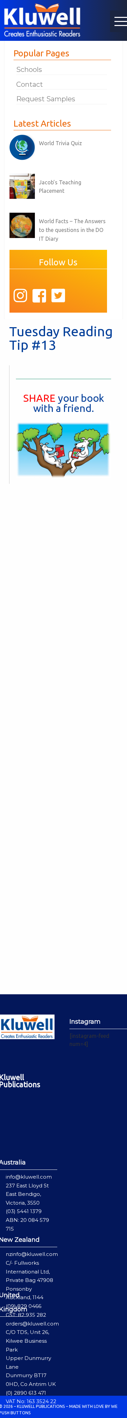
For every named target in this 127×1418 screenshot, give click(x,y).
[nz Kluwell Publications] (42, 20)
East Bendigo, (23, 1194)
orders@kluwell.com (32, 1323)
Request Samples (45, 99)
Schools (29, 69)
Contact (29, 84)
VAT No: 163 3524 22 (31, 1401)
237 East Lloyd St (27, 1185)
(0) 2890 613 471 (26, 1393)
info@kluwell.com (29, 1177)
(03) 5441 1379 (24, 1211)
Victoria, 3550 (23, 1203)
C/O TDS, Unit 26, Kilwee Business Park (27, 1341)
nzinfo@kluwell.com (32, 1254)
